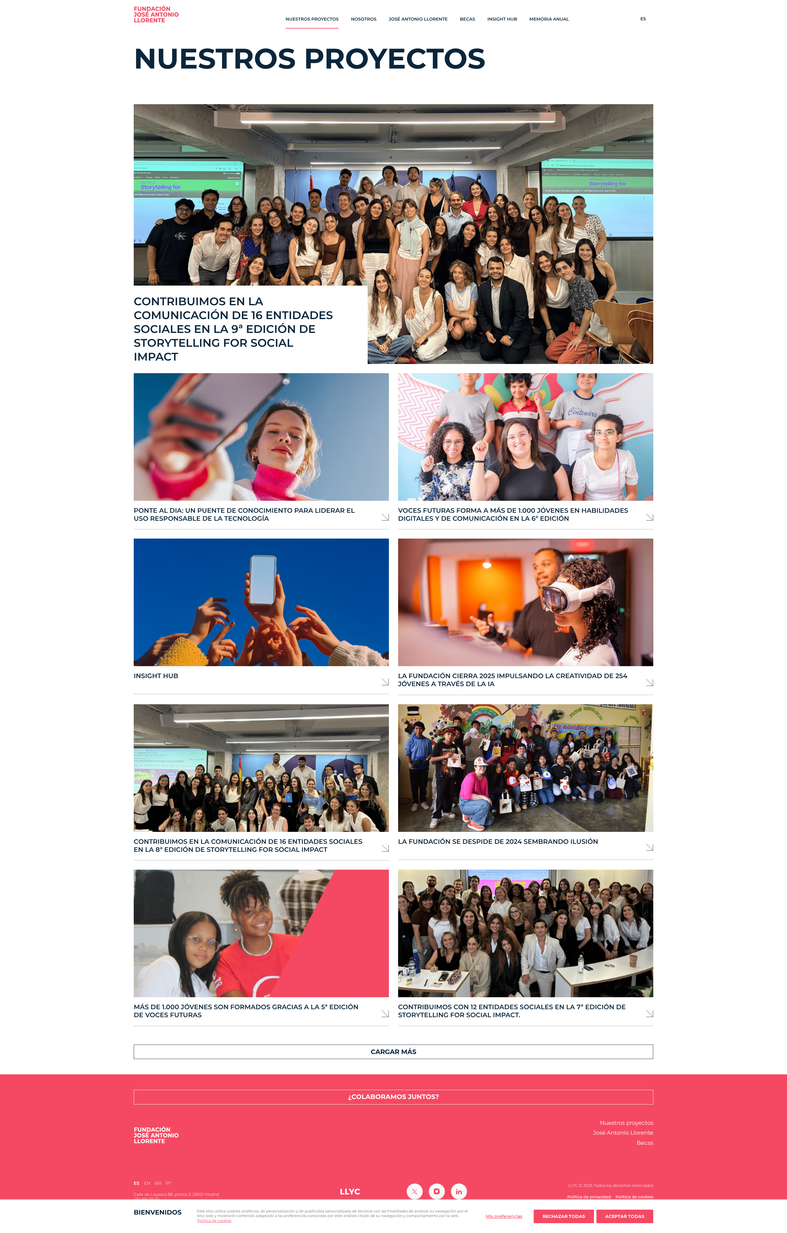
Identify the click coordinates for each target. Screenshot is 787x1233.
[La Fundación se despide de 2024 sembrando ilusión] (525, 768)
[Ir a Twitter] (415, 1191)
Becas (467, 19)
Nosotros (364, 19)
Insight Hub (502, 19)
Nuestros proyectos (312, 19)
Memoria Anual (549, 19)
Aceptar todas (624, 1216)
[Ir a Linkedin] (459, 1191)
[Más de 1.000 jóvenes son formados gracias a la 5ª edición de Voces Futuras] (261, 933)
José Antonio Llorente (418, 19)
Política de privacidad (589, 1197)
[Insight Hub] (261, 602)
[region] (393, 1216)
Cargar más (393, 1052)
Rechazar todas (564, 1216)
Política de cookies (214, 1221)
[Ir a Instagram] (437, 1191)
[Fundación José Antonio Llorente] (156, 14)
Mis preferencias (504, 1216)
